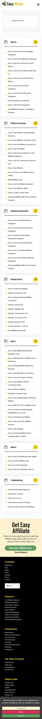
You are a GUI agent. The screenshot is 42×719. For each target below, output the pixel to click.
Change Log (8, 695)
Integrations (8, 565)
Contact (7, 580)
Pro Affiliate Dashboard (12, 600)
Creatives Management (12, 612)
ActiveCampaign (10, 640)
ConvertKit (8, 642)
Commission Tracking (11, 605)
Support (7, 687)
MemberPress (9, 632)
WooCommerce (10, 637)
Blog (6, 567)
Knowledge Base (10, 690)
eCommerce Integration (12, 617)
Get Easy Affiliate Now (20, 548)
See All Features (21, 552)
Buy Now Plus (9, 670)
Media (7, 570)
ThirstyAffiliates (10, 667)
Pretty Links (8, 665)
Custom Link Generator (12, 615)
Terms (7, 572)
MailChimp (8, 647)
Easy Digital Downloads (12, 644)
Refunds (7, 575)
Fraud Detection (10, 610)
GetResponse (9, 649)
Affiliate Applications (11, 602)
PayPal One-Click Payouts (12, 635)
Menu (32, 4)
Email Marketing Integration (13, 619)
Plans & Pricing (9, 692)
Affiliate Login (9, 682)
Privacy (7, 577)
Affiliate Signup (9, 685)
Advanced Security (10, 607)
